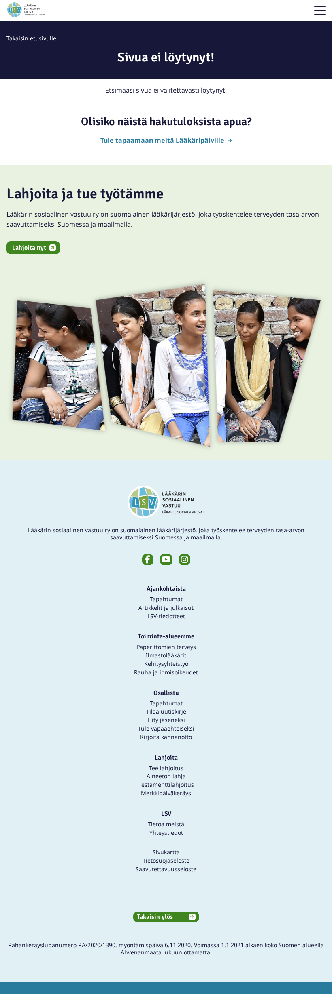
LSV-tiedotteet (166, 616)
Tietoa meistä (166, 824)
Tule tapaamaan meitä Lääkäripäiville (162, 140)
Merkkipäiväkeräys (166, 793)
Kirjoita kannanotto (166, 737)
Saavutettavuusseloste (166, 869)
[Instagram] (184, 559)
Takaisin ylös (155, 917)
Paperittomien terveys (166, 647)
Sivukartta (166, 852)
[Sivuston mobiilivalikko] (320, 10)
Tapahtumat (166, 599)
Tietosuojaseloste (166, 860)
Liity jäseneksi (166, 720)
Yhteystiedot (166, 832)
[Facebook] (147, 559)
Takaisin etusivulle (31, 38)
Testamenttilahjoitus (166, 784)
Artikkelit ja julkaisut (166, 607)
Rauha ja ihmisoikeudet (166, 672)
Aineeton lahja (166, 776)
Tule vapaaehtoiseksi (166, 728)
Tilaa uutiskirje (166, 711)
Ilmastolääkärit (166, 655)
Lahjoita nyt (29, 248)
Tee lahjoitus (166, 768)
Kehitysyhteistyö (166, 664)
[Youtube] (166, 559)
